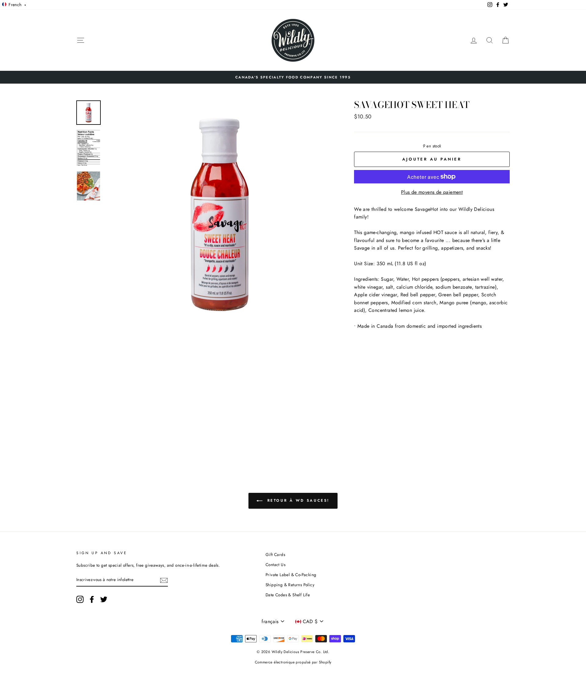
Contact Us (275, 564)
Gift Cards (275, 554)
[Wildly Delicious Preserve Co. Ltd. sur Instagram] (80, 599)
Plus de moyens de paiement (432, 192)
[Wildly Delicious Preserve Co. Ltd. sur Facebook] (92, 599)
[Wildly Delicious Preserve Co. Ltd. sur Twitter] (103, 599)
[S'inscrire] (164, 580)
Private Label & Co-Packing (291, 575)
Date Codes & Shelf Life (288, 595)
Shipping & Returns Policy (290, 585)
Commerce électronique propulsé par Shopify (293, 662)
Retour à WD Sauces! (297, 500)
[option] (293, 77)
